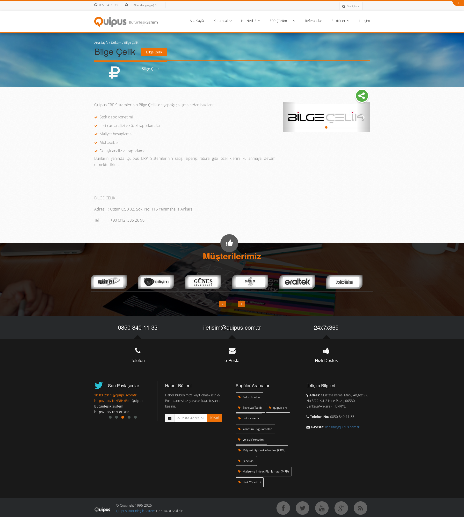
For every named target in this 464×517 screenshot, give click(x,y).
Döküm (116, 42)
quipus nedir (250, 418)
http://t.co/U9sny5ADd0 (116, 400)
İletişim (364, 20)
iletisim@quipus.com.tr (232, 327)
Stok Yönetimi (251, 482)
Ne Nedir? (249, 20)
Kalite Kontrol (251, 397)
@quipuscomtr (128, 395)
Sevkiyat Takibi (252, 408)
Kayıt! (214, 418)
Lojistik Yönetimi (253, 439)
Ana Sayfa (197, 20)
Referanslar (313, 20)
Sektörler (339, 20)
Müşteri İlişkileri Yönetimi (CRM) (263, 450)
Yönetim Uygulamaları (257, 429)
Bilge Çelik (131, 42)
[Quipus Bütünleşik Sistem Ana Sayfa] (126, 21)
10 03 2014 (106, 395)
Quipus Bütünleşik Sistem (135, 511)
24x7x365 (326, 327)
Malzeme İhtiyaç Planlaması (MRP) (265, 471)
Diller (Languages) (143, 5)
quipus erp (279, 408)
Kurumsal (221, 20)
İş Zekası (248, 461)
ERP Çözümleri (281, 20)
